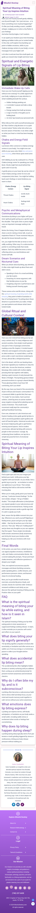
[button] (33, 2)
